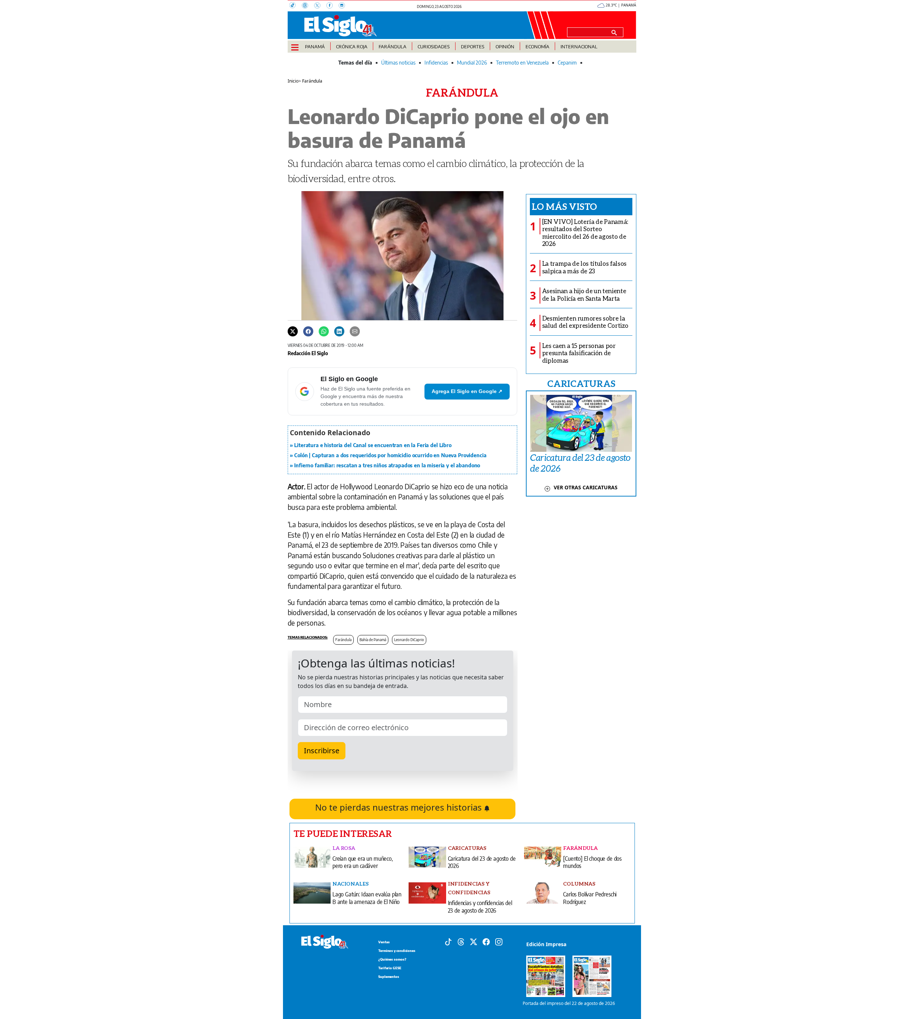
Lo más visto (564, 206)
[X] (320, 6)
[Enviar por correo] (355, 331)
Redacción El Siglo (308, 353)
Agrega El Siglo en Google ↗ (467, 391)
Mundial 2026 (472, 62)
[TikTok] (295, 6)
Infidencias (436, 62)
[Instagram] (344, 6)
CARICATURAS (581, 383)
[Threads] (308, 6)
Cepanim (567, 62)
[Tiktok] (448, 941)
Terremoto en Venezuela (522, 62)
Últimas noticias (398, 62)
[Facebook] (332, 6)
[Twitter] (293, 331)
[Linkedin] (339, 331)
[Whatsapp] (324, 331)
